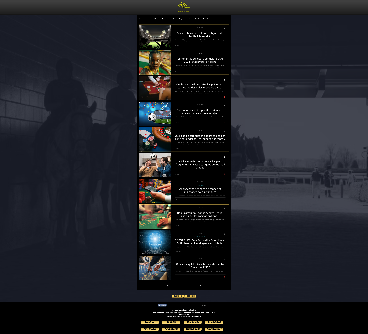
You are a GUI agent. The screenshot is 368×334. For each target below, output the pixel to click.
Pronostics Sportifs (194, 19)
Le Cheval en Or (196, 316)
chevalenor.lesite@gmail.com (188, 310)
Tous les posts (143, 19)
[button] (227, 19)
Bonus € (205, 19)
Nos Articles (165, 19)
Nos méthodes (155, 19)
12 (192, 285)
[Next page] (196, 285)
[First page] (168, 285)
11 (188, 285)
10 (184, 285)
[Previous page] (172, 285)
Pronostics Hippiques (179, 19)
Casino (213, 19)
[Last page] (200, 285)
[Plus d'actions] (225, 28)
